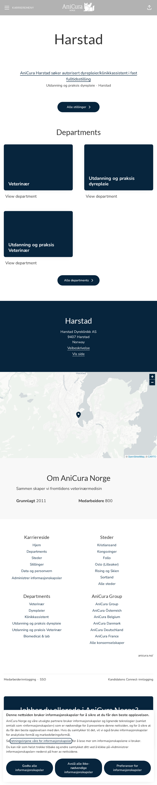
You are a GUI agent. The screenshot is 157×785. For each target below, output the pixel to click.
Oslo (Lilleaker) (107, 564)
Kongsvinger (107, 551)
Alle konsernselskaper (107, 642)
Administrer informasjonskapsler (37, 578)
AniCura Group (106, 604)
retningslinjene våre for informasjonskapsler (41, 741)
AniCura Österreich (107, 610)
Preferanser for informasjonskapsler (127, 768)
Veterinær (36, 604)
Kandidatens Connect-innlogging (130, 679)
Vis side (78, 354)
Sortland (107, 577)
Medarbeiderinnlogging (20, 679)
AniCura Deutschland (106, 630)
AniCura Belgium (107, 617)
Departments (37, 551)
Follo (107, 558)
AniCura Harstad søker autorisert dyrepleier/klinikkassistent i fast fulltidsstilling (78, 76)
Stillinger (37, 564)
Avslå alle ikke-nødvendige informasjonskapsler (78, 768)
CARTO (152, 456)
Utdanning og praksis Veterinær (36, 630)
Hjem (37, 545)
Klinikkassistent (37, 617)
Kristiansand (106, 545)
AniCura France (107, 636)
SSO (43, 679)
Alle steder (106, 583)
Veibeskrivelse (78, 348)
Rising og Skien (107, 571)
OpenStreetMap (136, 456)
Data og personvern (36, 571)
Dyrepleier (37, 610)
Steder (37, 558)
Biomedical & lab (37, 636)
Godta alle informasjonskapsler (29, 768)
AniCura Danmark (107, 623)
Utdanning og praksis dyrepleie (36, 623)
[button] (149, 7)
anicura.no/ (145, 655)
